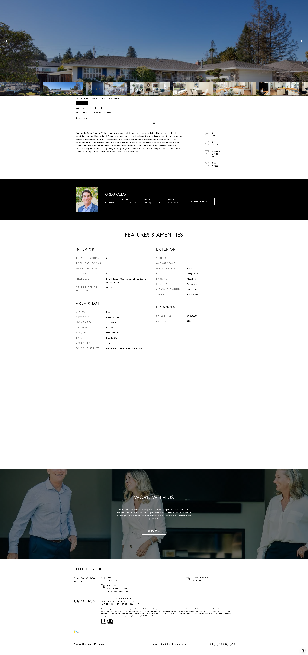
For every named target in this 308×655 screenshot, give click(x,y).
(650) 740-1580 (129, 203)
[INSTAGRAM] (219, 644)
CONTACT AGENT (200, 202)
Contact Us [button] (154, 531)
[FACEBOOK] (212, 644)
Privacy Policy (180, 644)
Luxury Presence (95, 644)
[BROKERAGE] (232, 644)
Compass (156, 609)
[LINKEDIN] (225, 644)
